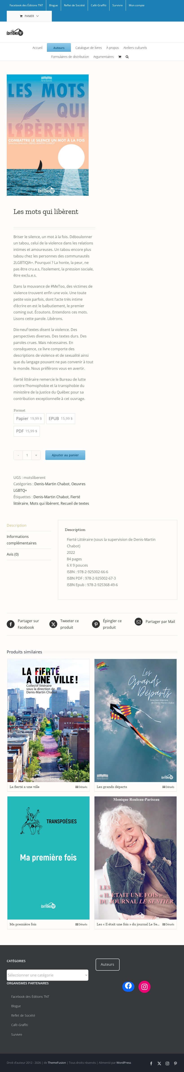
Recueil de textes (75, 503)
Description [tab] (16, 525)
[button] (127, 56)
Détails (83, 787)
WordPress (123, 1063)
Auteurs (107, 964)
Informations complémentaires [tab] (22, 540)
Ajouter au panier (65, 455)
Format (19, 410)
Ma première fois (23, 924)
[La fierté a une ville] (48, 720)
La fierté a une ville (24, 787)
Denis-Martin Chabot (52, 483)
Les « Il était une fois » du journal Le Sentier (131, 924)
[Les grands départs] (135, 720)
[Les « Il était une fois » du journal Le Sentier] (135, 858)
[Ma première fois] (48, 858)
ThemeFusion (57, 1063)
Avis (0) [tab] (13, 554)
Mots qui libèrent (44, 503)
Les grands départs (112, 787)
